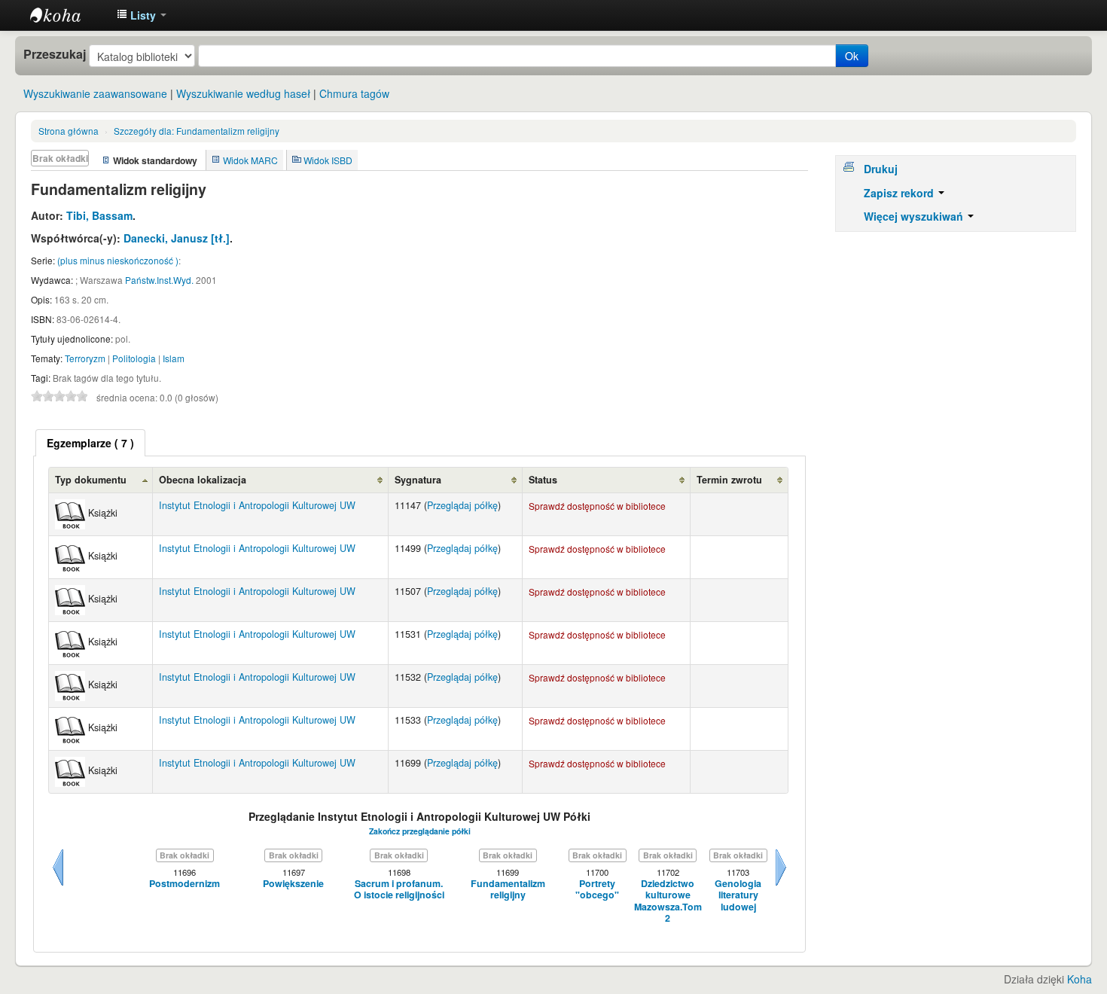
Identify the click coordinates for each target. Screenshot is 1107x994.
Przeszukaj (54, 54)
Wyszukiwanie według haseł (243, 93)
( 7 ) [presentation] (90, 442)
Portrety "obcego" (597, 889)
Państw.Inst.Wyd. (159, 279)
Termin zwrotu (729, 479)
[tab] (90, 442)
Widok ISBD (327, 160)
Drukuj (881, 168)
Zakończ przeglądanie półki (420, 831)
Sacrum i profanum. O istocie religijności (399, 889)
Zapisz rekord (900, 192)
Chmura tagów (354, 93)
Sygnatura (418, 479)
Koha (1079, 978)
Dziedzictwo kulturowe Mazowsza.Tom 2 (668, 901)
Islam (173, 358)
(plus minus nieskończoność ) (117, 260)
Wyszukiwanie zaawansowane (95, 93)
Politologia (134, 358)
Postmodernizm (184, 883)
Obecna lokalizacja (202, 479)
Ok (851, 55)
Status (543, 479)
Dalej (781, 885)
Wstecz (58, 885)
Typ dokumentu (91, 479)
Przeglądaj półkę (462, 505)
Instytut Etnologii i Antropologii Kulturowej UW (67, 15)
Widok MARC (250, 160)
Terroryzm (85, 358)
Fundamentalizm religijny (196, 130)
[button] (141, 15)
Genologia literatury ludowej (738, 895)
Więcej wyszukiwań (915, 216)
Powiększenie (293, 883)
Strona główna (68, 130)
